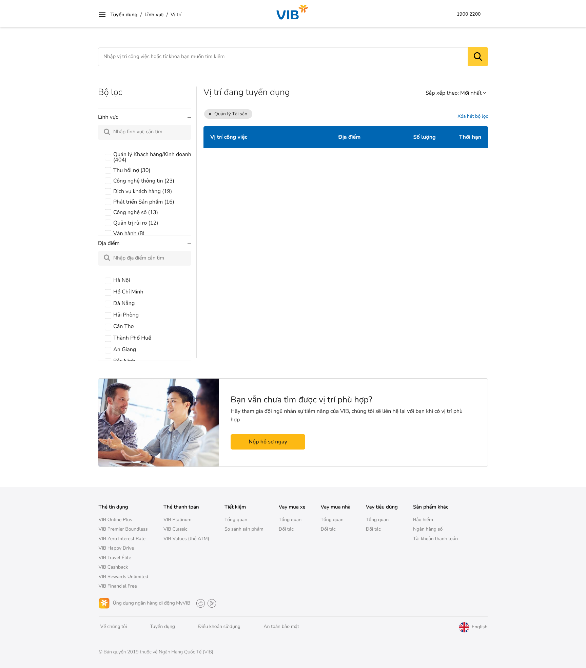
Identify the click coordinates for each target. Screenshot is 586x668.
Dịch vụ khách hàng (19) (142, 191)
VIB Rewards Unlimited (124, 576)
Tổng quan (235, 519)
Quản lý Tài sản (230, 114)
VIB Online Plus (115, 519)
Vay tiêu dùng (382, 507)
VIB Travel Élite (115, 557)
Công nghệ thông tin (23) (143, 181)
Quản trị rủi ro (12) (135, 223)
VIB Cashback (113, 567)
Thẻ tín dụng (113, 507)
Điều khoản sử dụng (219, 626)
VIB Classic (175, 529)
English (478, 627)
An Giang (124, 349)
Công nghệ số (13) (135, 212)
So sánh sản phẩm (243, 529)
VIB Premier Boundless (123, 529)
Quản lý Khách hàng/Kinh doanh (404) (152, 157)
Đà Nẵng (124, 303)
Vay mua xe (292, 507)
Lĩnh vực (154, 15)
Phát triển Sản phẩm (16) (143, 202)
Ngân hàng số (428, 529)
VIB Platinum (177, 519)
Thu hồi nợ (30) (132, 170)
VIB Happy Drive (116, 548)
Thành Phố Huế (132, 338)
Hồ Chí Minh (128, 291)
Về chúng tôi (113, 626)
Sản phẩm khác (430, 507)
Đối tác (286, 529)
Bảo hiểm (423, 519)
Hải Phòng (126, 315)
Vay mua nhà (336, 507)
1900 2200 (469, 14)
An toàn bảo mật (281, 626)
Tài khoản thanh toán (435, 538)
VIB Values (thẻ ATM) (186, 538)
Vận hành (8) (128, 233)
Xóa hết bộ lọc (472, 116)
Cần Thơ (123, 326)
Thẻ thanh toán (181, 507)
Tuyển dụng (124, 15)
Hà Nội (121, 280)
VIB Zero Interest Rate (122, 538)
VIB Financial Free (118, 586)
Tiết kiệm (235, 507)
